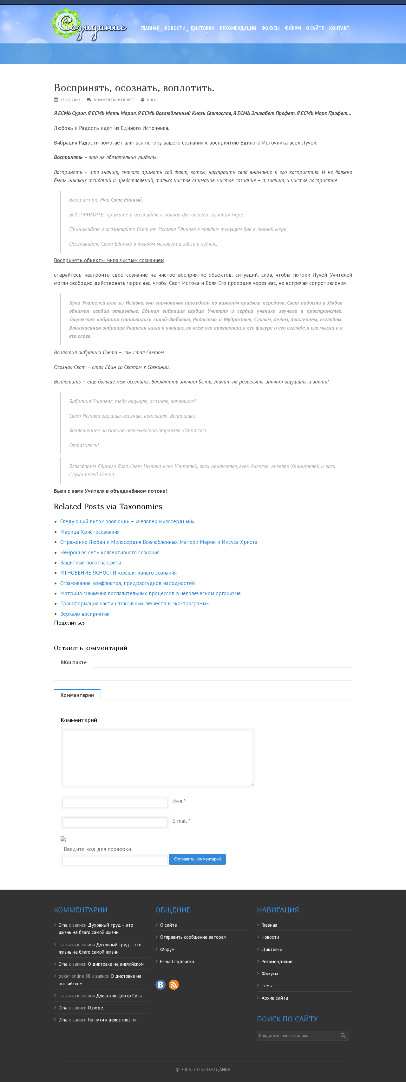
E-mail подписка (177, 961)
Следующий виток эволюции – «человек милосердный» (127, 521)
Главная (150, 28)
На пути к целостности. (112, 1020)
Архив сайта (275, 998)
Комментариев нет (114, 100)
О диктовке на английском (116, 964)
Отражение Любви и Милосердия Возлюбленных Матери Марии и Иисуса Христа (159, 541)
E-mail (179, 820)
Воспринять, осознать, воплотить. (134, 87)
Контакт (339, 28)
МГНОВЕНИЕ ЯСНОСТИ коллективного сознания (118, 572)
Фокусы (270, 28)
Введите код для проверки (97, 849)
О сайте (315, 28)
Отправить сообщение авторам (193, 937)
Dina (151, 100)
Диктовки (203, 28)
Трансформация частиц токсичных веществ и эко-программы (135, 603)
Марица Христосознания (90, 531)
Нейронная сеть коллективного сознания (110, 552)
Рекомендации (238, 28)
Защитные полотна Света (90, 562)
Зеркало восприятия (84, 613)
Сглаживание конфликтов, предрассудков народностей (127, 583)
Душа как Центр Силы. (119, 996)
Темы (267, 985)
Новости (175, 28)
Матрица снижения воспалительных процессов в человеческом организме (150, 593)
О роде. (96, 1008)
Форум (293, 28)
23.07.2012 (71, 100)
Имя (177, 801)
